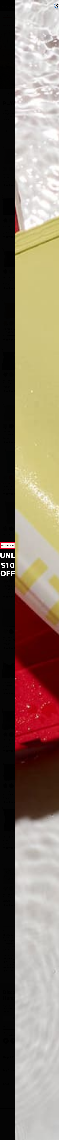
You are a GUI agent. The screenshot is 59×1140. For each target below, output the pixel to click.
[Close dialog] (56, 5)
